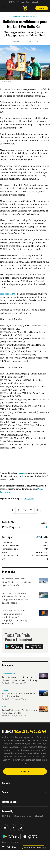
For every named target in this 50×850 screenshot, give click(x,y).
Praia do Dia (8, 522)
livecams (22, 473)
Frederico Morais (8, 294)
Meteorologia (8, 674)
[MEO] (12, 2)
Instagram (29, 498)
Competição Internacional (14, 579)
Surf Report (8, 536)
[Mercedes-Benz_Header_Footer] (23, 2)
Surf (4, 706)
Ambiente (6, 690)
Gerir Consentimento (10, 842)
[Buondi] (35, 2)
